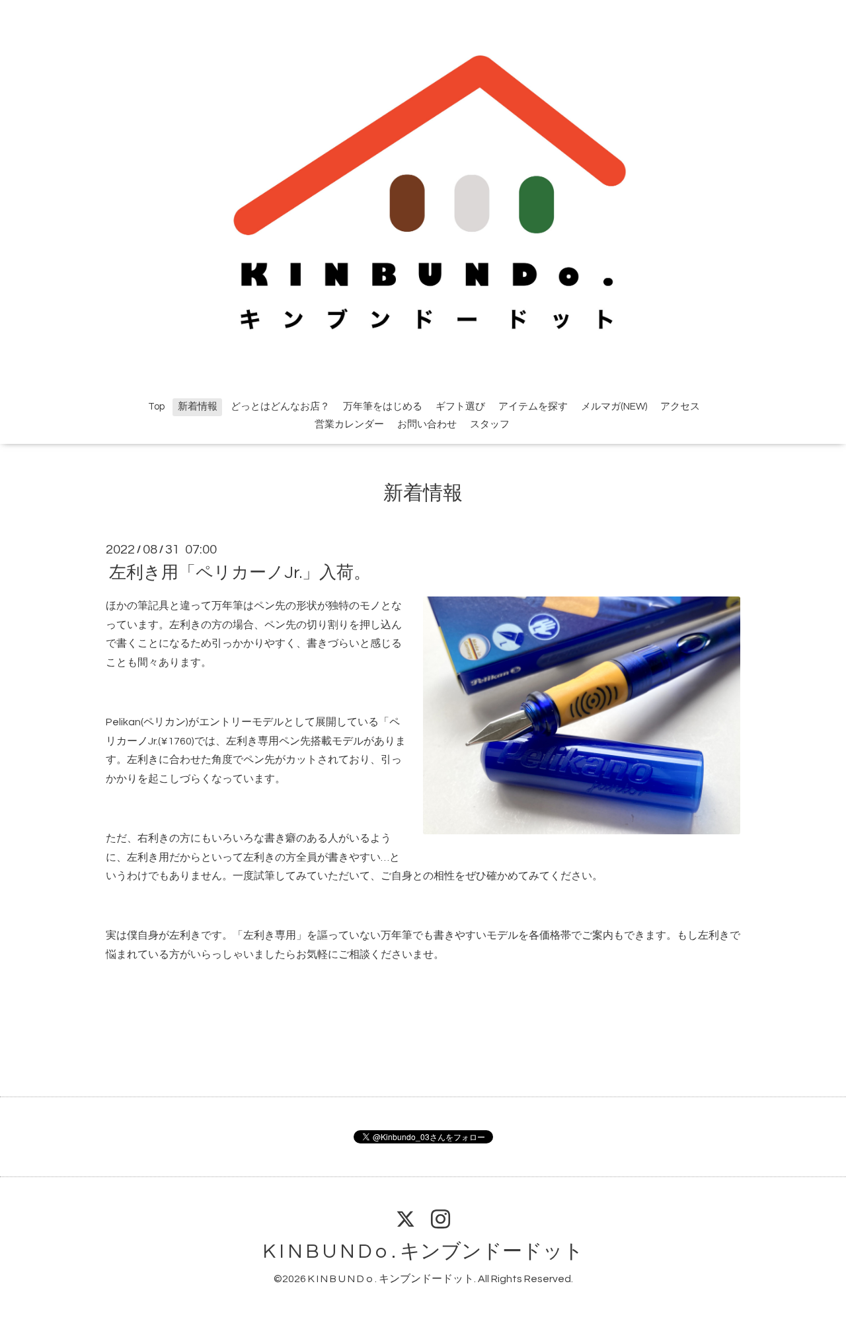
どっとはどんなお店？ (280, 407)
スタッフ (490, 424)
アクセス (680, 407)
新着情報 (197, 407)
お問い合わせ (427, 424)
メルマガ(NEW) (614, 407)
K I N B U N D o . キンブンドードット (423, 1251)
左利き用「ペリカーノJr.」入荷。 (240, 572)
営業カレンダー (349, 424)
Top (156, 407)
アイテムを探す (533, 407)
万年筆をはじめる (382, 407)
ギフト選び (460, 407)
